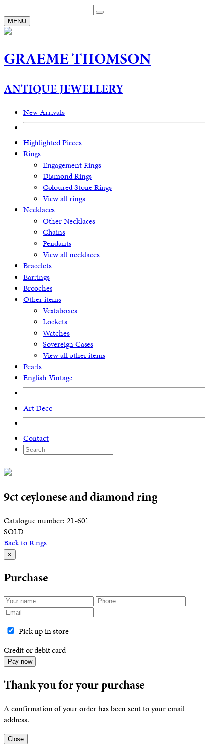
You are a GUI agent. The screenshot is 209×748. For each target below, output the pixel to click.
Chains (54, 232)
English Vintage (47, 377)
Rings (32, 153)
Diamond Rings (67, 176)
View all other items (74, 355)
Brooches (37, 288)
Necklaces (39, 209)
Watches (56, 332)
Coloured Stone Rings (77, 187)
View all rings (64, 198)
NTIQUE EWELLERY (63, 88)
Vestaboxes (60, 310)
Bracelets (37, 265)
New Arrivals (44, 112)
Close (16, 739)
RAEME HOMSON (77, 59)
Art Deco (37, 407)
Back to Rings (25, 542)
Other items (42, 299)
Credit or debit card (35, 649)
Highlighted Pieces (52, 142)
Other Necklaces (69, 220)
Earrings (36, 276)
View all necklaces (71, 254)
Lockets (55, 321)
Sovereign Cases (68, 344)
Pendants (57, 243)
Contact (36, 438)
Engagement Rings (72, 164)
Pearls (32, 366)
